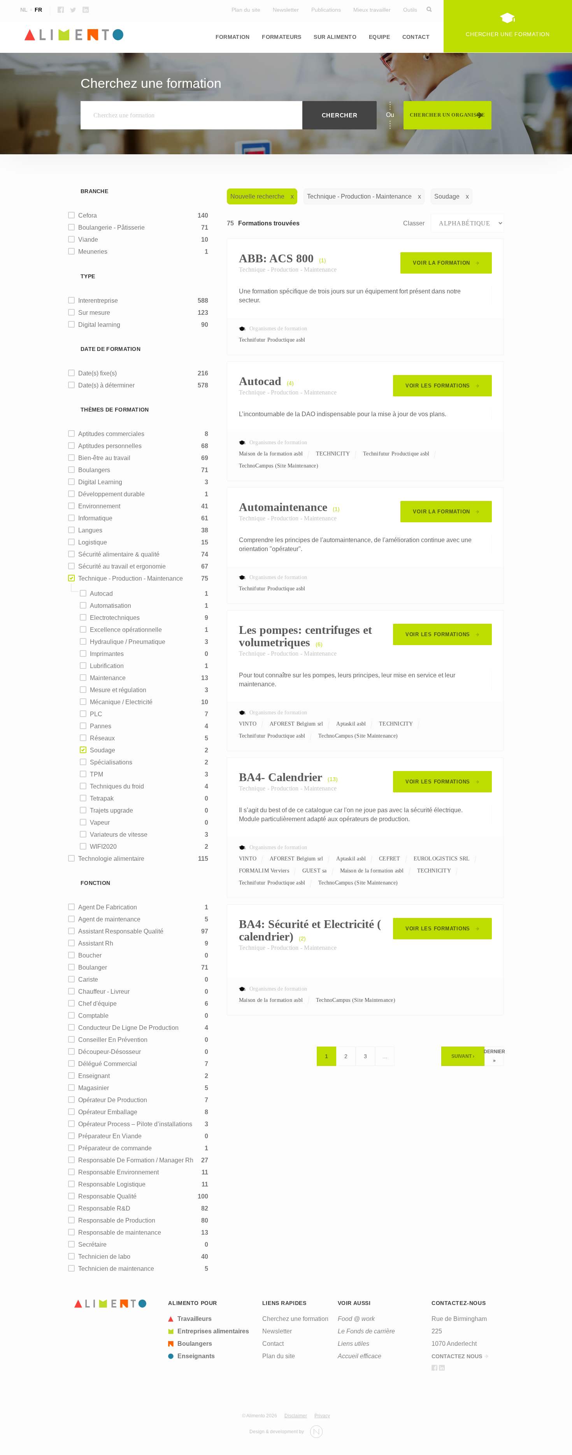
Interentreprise (98, 300)
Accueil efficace (359, 1356)
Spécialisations (111, 762)
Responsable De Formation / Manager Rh (135, 1160)
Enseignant (94, 1076)
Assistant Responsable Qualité (120, 931)
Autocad (101, 593)
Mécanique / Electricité (121, 702)
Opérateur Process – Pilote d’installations (135, 1124)
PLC (96, 714)
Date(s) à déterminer (106, 385)
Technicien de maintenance (116, 1268)
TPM (96, 774)
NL (24, 10)
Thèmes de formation (115, 409)
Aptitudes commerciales (111, 434)
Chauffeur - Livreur (104, 991)
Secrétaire (92, 1244)
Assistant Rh (95, 943)
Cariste (88, 979)
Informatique (95, 518)
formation (233, 37)
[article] (210, 1319)
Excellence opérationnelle (126, 629)
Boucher (90, 955)
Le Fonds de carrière (366, 1331)
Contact (416, 37)
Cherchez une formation (295, 1318)
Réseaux (102, 738)
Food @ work (356, 1318)
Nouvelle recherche (257, 196)
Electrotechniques (115, 617)
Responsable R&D (104, 1208)
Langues (81, 58)
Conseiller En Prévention (112, 1039)
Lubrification (107, 666)
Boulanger (92, 967)
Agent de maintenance (109, 919)
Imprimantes (107, 654)
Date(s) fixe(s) (97, 373)
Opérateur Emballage (107, 1112)
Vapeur (100, 822)
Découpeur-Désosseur (109, 1052)
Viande (88, 239)
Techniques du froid (117, 786)
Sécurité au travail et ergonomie (122, 566)
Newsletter (286, 10)
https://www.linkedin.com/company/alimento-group (85, 10)
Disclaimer (295, 1415)
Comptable (93, 1015)
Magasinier (93, 1088)
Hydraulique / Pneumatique (127, 642)
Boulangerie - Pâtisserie (111, 227)
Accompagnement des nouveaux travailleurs (273, 62)
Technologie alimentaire (111, 858)
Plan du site (246, 10)
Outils (410, 10)
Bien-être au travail (104, 458)
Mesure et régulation (118, 690)
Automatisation (110, 605)
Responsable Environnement (118, 1172)
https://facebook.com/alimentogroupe (61, 10)
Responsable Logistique (112, 1184)
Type (88, 276)
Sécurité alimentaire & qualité (119, 554)
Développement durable (111, 494)
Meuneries (92, 251)
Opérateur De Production (112, 1100)
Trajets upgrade (111, 810)
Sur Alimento (335, 37)
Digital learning (99, 324)
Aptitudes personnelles (110, 446)
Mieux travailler (372, 10)
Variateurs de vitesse (118, 834)
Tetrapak (102, 798)
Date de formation (110, 349)
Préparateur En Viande (110, 1136)
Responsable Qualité (107, 1196)
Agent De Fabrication (107, 907)
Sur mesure (94, 312)
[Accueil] (110, 1304)
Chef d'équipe (97, 1003)
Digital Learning (100, 482)
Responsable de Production (116, 1220)
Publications (326, 10)
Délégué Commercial (107, 1064)
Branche (94, 191)
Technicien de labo (104, 1256)
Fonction (95, 883)
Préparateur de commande (115, 1148)
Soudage (102, 750)
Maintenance (108, 678)
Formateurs (281, 37)
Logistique (397, 58)
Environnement (99, 506)
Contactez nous (457, 1356)
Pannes (100, 726)
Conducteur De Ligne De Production (128, 1027)
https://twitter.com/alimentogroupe (73, 10)
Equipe (379, 37)
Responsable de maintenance (119, 1232)
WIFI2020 (103, 846)
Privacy (322, 1415)
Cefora (87, 215)
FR (38, 10)
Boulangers (94, 470)
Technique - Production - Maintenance (130, 578)
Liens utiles (353, 1343)
